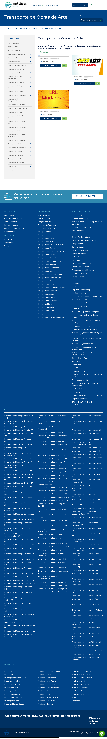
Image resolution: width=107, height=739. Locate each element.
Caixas (74, 234)
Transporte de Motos (15, 112)
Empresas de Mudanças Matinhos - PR (53, 547)
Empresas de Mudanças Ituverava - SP (53, 491)
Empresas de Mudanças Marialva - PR (53, 543)
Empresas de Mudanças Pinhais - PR (86, 448)
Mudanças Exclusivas (46, 701)
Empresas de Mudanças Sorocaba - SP (87, 616)
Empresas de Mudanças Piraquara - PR (87, 454)
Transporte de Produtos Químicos (51, 288)
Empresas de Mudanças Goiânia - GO (52, 432)
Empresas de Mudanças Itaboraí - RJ (52, 469)
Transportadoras (14, 61)
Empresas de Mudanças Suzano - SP (86, 619)
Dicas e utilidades (11, 225)
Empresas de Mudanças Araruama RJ (19, 444)
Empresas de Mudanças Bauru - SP (18, 459)
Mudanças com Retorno (47, 681)
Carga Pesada (77, 244)
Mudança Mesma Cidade (14, 704)
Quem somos (9, 215)
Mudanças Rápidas (79, 691)
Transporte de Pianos (16, 131)
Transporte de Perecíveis (17, 127)
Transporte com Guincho (17, 65)
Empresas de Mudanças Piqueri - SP (86, 451)
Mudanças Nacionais (80, 688)
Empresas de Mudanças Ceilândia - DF (19, 559)
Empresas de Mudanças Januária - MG (53, 500)
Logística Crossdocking (81, 290)
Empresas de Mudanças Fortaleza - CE (19, 631)
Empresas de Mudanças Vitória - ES (86, 654)
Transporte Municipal (15, 155)
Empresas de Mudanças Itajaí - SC (51, 475)
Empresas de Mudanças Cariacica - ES (19, 545)
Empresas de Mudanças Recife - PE (86, 485)
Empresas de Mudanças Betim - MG (18, 471)
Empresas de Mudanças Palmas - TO (52, 592)
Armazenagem (78, 231)
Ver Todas (76, 701)
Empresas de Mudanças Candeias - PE (19, 519)
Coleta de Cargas (79, 254)
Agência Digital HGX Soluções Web (91, 733)
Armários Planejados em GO (83, 227)
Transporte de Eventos (16, 104)
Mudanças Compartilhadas (48, 688)
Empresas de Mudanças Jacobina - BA (53, 497)
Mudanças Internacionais (82, 678)
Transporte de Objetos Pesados (50, 274)
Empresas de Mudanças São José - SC (87, 570)
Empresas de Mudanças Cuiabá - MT (18, 577)
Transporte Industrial (15, 144)
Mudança (8, 671)
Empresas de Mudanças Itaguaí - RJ (52, 472)
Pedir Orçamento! (50, 65)
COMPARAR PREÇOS (80, 5)
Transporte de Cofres (16, 91)
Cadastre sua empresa (13, 218)
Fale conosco (9, 232)
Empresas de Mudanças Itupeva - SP (52, 487)
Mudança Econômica (12, 694)
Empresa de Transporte (16, 54)
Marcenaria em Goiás (80, 300)
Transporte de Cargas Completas (51, 251)
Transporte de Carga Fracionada (51, 245)
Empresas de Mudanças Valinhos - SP (86, 642)
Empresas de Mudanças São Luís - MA (87, 596)
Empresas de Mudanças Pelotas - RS (86, 427)
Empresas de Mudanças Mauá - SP (52, 550)
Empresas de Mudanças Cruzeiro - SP (19, 573)
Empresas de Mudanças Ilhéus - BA (52, 462)
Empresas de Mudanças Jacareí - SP (52, 494)
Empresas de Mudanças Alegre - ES (18, 427)
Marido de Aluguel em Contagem (85, 312)
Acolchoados (77, 215)
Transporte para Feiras (16, 159)
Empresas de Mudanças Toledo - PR (86, 633)
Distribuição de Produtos (82, 263)
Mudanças (8, 239)
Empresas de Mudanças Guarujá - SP (52, 441)
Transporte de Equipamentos (49, 261)
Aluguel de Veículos (80, 218)
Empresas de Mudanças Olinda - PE (52, 582)
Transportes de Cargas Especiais (51, 317)
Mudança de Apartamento (15, 684)
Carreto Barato (78, 247)
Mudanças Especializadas (48, 698)
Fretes (74, 280)
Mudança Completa (12, 681)
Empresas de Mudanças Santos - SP (86, 545)
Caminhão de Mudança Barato (84, 240)
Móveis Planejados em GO (82, 344)
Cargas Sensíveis (14, 50)
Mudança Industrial (12, 701)
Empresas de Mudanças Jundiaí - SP (52, 526)
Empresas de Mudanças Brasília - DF (18, 483)
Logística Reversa (79, 293)
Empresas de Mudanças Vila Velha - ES (87, 651)
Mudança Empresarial (13, 698)
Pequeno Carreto (79, 371)
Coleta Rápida (77, 257)
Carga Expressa (13, 43)
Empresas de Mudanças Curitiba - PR (19, 580)
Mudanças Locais (78, 681)
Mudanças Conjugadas (47, 691)
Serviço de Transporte (16, 58)
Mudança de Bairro (12, 688)
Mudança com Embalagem (15, 678)
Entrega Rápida (78, 277)
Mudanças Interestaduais (82, 671)
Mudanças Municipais (80, 684)
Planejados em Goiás (80, 380)
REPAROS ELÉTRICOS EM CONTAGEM (87, 395)
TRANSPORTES (51, 5)
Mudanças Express (45, 704)
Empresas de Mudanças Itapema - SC (53, 478)
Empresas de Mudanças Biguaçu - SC (19, 474)
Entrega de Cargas (79, 273)
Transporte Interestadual (17, 147)
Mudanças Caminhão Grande (49, 674)
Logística (75, 286)
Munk (74, 698)
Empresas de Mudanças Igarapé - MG (53, 459)
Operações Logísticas (80, 358)
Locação (75, 283)
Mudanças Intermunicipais (82, 674)
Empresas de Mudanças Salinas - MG (86, 500)
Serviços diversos (11, 246)
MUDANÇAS (36, 5)
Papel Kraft (76, 365)
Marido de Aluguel (79, 303)
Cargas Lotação (13, 47)
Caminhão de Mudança (81, 237)
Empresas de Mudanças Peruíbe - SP (86, 430)
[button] (91, 20)
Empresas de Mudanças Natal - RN (52, 559)
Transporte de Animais (16, 73)
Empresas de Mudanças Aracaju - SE (18, 430)
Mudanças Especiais (46, 694)
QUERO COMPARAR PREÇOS (87, 196)
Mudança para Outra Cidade (49, 671)
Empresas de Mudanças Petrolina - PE (87, 439)
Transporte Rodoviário (16, 162)
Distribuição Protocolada (82, 267)
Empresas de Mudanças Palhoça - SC (53, 589)
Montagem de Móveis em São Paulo (86, 329)
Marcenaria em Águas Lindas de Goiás (87, 296)
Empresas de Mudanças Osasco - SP (52, 585)
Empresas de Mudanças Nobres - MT (53, 568)
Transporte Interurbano (16, 151)
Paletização (76, 361)
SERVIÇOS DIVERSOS (70, 716)
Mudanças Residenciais (81, 694)
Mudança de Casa (11, 691)
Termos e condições (12, 222)
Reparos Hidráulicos (80, 399)
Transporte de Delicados (17, 95)
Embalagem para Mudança (83, 270)
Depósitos (76, 260)
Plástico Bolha (77, 389)
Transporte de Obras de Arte (49, 278)
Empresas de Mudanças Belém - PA (18, 462)
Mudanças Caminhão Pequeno (50, 678)
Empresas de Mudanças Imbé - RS (52, 465)
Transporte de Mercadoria (17, 108)
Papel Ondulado (78, 368)
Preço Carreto (77, 392)
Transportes (12, 166)
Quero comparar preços (14, 228)
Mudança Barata (10, 674)
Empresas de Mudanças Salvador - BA (87, 508)
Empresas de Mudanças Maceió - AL (52, 535)
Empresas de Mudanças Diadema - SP (19, 583)
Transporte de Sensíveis (16, 140)
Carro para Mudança (80, 250)
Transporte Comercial (16, 69)
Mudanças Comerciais (46, 684)
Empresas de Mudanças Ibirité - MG (52, 455)
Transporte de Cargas (16, 82)
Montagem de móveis (81, 326)
